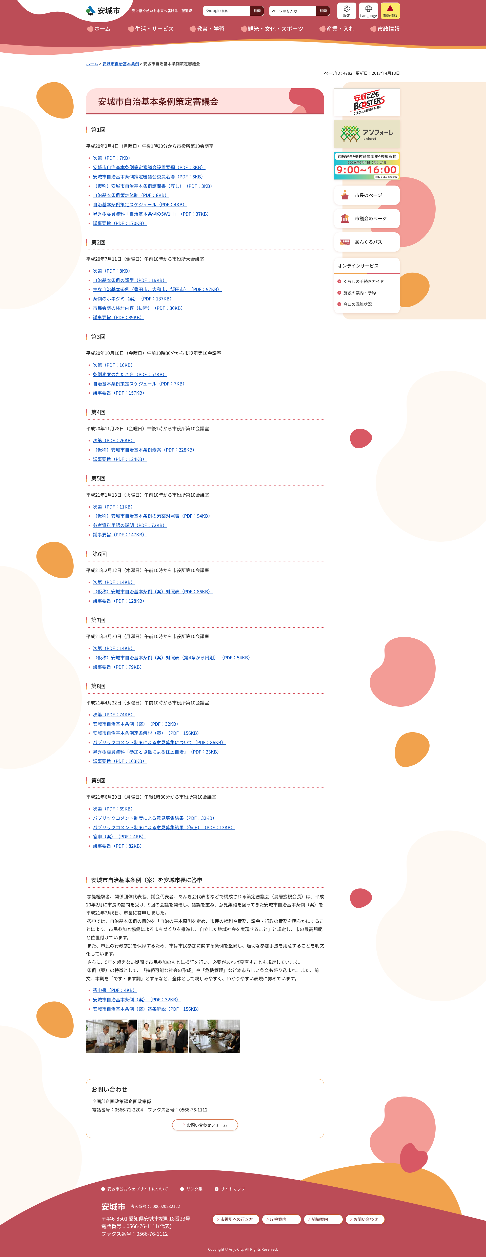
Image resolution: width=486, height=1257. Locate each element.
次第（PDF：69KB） (114, 808)
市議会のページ (371, 218)
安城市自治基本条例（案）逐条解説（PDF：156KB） (147, 1008)
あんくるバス (368, 241)
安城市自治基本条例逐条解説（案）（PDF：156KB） (147, 732)
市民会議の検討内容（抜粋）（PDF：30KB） (139, 308)
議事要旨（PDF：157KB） (120, 392)
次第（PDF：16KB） (114, 364)
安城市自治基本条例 (121, 63)
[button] (346, 11)
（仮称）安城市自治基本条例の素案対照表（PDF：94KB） (153, 515)
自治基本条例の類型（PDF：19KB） (130, 280)
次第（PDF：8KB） (113, 270)
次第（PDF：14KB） (114, 582)
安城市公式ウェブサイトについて (137, 1189)
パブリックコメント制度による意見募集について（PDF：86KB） (159, 742)
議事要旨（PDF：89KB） (118, 317)
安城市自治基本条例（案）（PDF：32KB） (137, 723)
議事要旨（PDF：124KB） (120, 459)
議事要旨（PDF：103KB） (120, 761)
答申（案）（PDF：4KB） (119, 836)
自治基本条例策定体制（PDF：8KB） (131, 195)
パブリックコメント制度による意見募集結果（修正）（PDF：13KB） (164, 827)
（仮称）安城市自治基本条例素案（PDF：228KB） (145, 449)
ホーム (92, 63)
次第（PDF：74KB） (114, 714)
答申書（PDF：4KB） (115, 990)
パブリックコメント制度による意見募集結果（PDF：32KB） (155, 818)
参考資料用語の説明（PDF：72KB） (130, 525)
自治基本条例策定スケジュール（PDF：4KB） (140, 204)
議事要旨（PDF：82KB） (118, 845)
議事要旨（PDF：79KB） (118, 666)
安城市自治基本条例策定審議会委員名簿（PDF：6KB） (149, 176)
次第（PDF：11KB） (114, 506)
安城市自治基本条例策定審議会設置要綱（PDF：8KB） (149, 167)
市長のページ (368, 195)
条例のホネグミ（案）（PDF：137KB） (133, 298)
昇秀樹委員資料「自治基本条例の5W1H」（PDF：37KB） (152, 213)
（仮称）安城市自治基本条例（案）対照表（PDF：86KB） (153, 591)
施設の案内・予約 (359, 293)
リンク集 (194, 1189)
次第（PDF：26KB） (114, 440)
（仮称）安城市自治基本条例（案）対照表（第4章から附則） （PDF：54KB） (173, 657)
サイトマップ (233, 1189)
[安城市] (103, 11)
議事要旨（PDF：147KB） (120, 534)
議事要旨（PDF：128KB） (120, 600)
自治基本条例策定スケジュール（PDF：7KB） (140, 383)
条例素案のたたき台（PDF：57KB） (130, 374)
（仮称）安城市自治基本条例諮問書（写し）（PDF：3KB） (154, 186)
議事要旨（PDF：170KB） (120, 223)
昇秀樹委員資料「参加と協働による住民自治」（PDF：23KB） (157, 751)
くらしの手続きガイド (363, 281)
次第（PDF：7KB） (113, 157)
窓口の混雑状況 (357, 304)
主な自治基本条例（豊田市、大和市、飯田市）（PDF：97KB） (157, 289)
